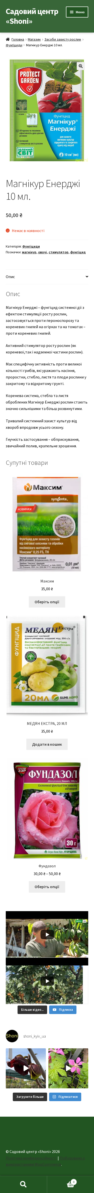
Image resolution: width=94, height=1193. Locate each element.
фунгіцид (78, 252)
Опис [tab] (10, 276)
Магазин (34, 39)
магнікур (29, 252)
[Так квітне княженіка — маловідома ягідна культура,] (68, 1068)
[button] (81, 66)
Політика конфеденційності (31, 1157)
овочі (42, 252)
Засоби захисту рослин (62, 39)
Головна (18, 39)
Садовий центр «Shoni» (32, 16)
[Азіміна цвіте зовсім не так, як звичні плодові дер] (26, 1068)
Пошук (23, 1184)
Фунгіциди (14, 45)
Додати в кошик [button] (47, 744)
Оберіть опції (47, 601)
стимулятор (58, 252)
